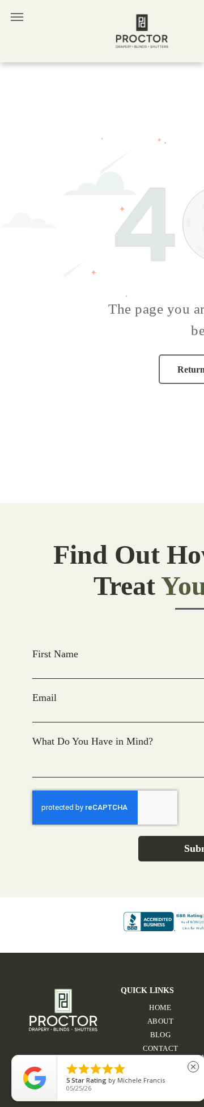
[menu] (17, 17)
